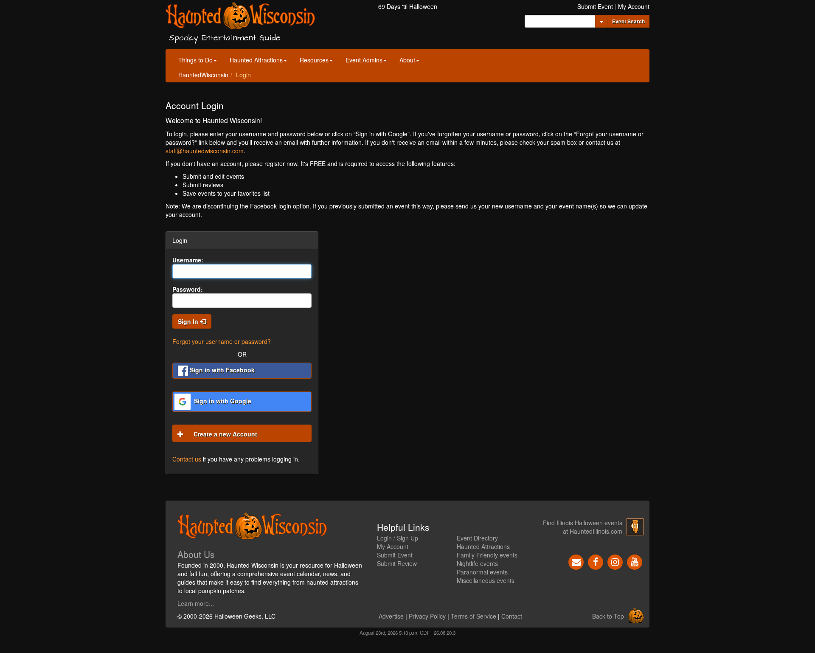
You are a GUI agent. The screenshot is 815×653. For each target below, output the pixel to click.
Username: (187, 260)
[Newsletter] (576, 561)
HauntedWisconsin (203, 74)
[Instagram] (615, 561)
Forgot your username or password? (221, 341)
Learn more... (195, 603)
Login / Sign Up (397, 538)
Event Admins (364, 60)
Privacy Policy (427, 616)
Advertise (391, 616)
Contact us (186, 459)
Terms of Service (473, 616)
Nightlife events (477, 563)
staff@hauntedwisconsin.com (205, 150)
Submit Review (397, 563)
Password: (187, 289)
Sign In (189, 321)
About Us (196, 554)
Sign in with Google (221, 401)
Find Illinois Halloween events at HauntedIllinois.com (582, 526)
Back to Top (608, 616)
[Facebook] (595, 561)
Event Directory (477, 538)
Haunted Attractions (256, 60)
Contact (511, 616)
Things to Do (195, 60)
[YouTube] (635, 561)
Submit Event (595, 6)
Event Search (628, 21)
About (407, 60)
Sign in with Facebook (221, 370)
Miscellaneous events (485, 580)
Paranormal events (482, 572)
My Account (633, 6)
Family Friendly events (487, 555)
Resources (314, 60)
